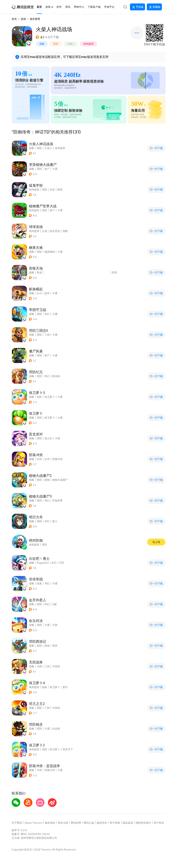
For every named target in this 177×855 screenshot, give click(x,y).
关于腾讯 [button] (17, 822)
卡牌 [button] (54, 625)
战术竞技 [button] (55, 231)
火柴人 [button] (71, 43)
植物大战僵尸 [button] (60, 479)
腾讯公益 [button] (89, 822)
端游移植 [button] (49, 251)
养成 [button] (39, 272)
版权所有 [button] (102, 822)
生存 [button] (52, 189)
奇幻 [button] (47, 314)
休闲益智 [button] (88, 43)
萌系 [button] (114, 272)
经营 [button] (39, 459)
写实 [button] (61, 562)
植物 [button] (47, 479)
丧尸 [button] (47, 168)
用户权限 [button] (115, 822)
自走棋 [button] (56, 728)
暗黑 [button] (60, 189)
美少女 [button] (48, 438)
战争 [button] (47, 293)
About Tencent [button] (33, 822)
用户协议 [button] (159, 822)
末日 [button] (54, 562)
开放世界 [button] (57, 500)
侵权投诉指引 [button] (143, 822)
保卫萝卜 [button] (49, 396)
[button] (23, 7)
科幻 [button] (47, 604)
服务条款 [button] (50, 822)
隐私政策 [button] (128, 822)
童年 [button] (65, 687)
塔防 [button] (55, 43)
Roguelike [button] (43, 562)
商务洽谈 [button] (63, 822)
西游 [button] (47, 645)
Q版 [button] (54, 604)
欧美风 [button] (56, 376)
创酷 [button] (65, 231)
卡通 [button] (54, 168)
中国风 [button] (56, 666)
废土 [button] (54, 521)
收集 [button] (39, 583)
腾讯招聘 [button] (76, 822)
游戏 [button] (23, 19)
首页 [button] (14, 19)
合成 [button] (44, 231)
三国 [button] (47, 334)
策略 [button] (41, 43)
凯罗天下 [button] (68, 749)
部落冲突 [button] (57, 459)
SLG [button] (39, 293)
